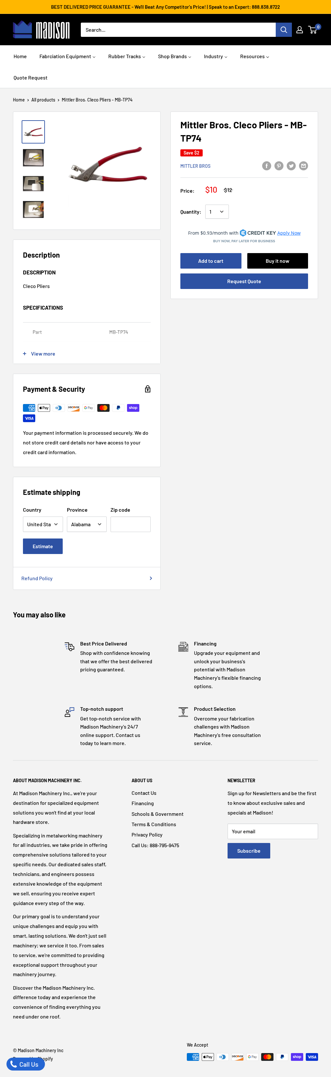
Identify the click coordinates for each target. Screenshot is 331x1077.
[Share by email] (303, 165)
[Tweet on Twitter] (291, 165)
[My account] (299, 29)
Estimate (43, 546)
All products (43, 99)
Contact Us (144, 793)
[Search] (284, 30)
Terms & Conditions (154, 824)
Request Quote (244, 281)
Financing (143, 803)
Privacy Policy (147, 834)
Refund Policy (37, 578)
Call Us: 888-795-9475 (155, 845)
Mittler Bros (195, 166)
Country (32, 510)
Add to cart (210, 261)
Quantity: (190, 211)
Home (19, 99)
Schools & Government (158, 814)
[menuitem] (20, 55)
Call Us (28, 1064)
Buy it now (277, 261)
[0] (313, 30)
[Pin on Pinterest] (278, 165)
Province (77, 510)
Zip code (120, 510)
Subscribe (249, 851)
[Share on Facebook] (266, 165)
